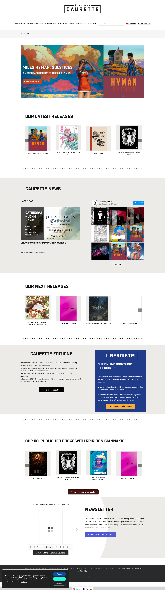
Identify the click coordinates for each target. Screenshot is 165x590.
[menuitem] (131, 24)
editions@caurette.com (70, 568)
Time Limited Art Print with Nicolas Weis (31, 224)
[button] (27, 140)
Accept (59, 574)
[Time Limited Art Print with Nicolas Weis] (50, 219)
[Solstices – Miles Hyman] (82, 46)
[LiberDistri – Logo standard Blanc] (120, 352)
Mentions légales (127, 568)
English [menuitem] (78, 589)
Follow (140, 203)
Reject (59, 579)
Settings (59, 583)
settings (24, 582)
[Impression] (82, 4)
